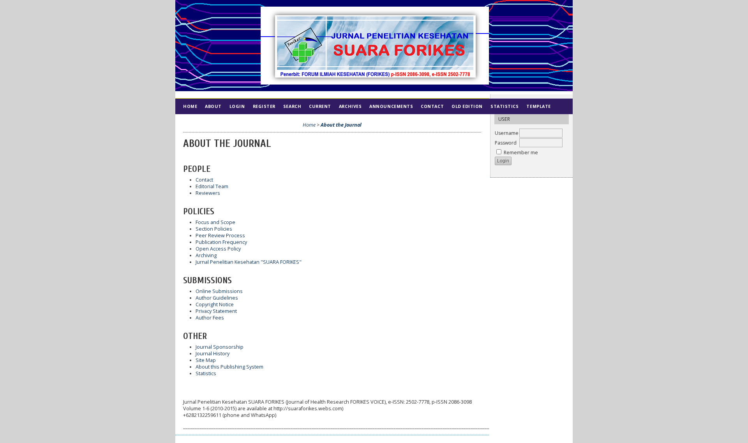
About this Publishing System (229, 367)
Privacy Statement (216, 311)
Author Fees (210, 317)
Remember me (521, 152)
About (213, 106)
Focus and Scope (215, 222)
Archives (350, 106)
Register (264, 106)
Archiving (206, 255)
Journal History (212, 353)
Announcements (391, 106)
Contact (432, 106)
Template (538, 106)
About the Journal (341, 125)
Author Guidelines (217, 298)
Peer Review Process (220, 235)
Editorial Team (212, 186)
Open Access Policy (218, 248)
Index (190, 122)
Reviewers (208, 193)
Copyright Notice (215, 304)
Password (506, 142)
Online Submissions (219, 291)
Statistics (504, 106)
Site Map (206, 360)
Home (190, 106)
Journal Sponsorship (219, 347)
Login (237, 106)
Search (292, 106)
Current (320, 106)
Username (507, 133)
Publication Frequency (221, 242)
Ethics (213, 122)
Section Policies (214, 229)
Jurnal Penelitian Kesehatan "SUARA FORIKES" (249, 262)
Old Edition (467, 106)
